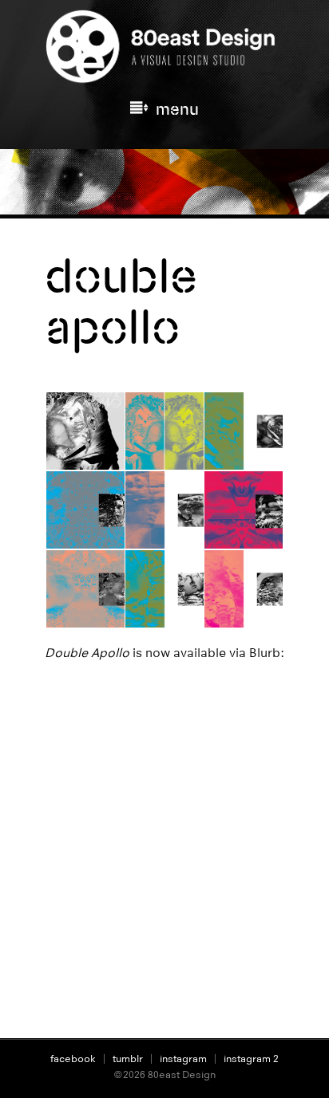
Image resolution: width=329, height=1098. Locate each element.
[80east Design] (164, 76)
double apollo (121, 301)
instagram (183, 1059)
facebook (73, 1059)
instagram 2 (251, 1059)
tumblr (128, 1059)
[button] (84, 431)
